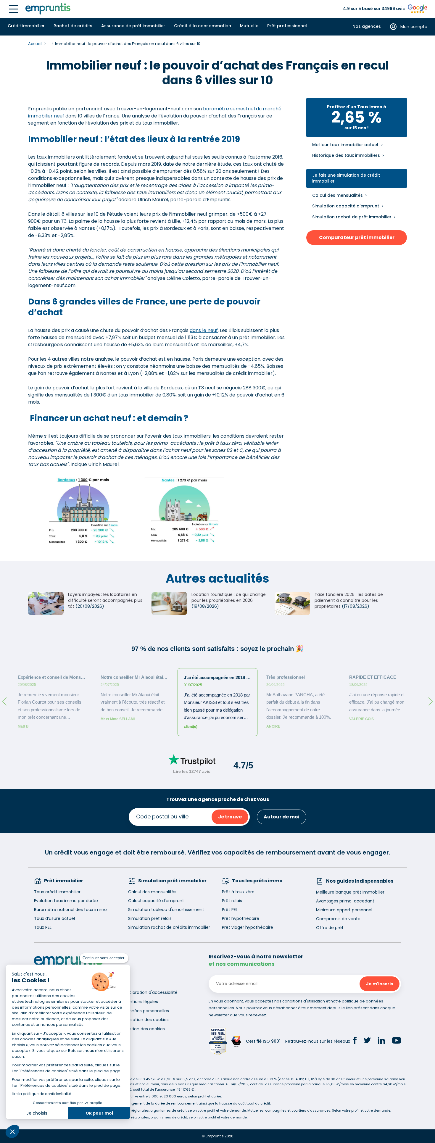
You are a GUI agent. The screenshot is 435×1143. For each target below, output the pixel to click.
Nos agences (366, 26)
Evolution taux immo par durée (66, 901)
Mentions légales (140, 1002)
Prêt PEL (230, 910)
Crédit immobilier (26, 26)
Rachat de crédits (73, 26)
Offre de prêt (330, 928)
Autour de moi (281, 816)
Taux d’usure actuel (54, 918)
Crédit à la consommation (202, 26)
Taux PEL (42, 927)
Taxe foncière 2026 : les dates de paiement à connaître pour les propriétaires (349, 600)
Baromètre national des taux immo (70, 910)
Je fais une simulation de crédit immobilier (346, 178)
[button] (12, 1131)
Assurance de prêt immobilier (133, 26)
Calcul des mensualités (337, 195)
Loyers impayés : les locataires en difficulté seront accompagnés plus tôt (105, 600)
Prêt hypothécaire (240, 918)
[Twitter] (367, 1041)
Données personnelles (146, 1011)
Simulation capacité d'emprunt (345, 206)
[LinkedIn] (381, 1041)
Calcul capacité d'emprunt (156, 901)
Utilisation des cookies (146, 1020)
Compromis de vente (338, 919)
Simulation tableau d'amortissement (166, 910)
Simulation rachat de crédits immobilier (169, 927)
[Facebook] (355, 1041)
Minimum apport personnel (344, 910)
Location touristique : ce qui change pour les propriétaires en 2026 (228, 597)
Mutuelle (249, 26)
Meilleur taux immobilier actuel (345, 145)
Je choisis (36, 1113)
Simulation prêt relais (150, 918)
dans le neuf (204, 330)
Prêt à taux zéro (238, 892)
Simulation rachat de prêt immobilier (352, 217)
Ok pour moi (99, 1113)
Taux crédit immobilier (57, 892)
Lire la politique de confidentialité (41, 1093)
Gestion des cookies (144, 1029)
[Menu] (14, 9)
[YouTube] (396, 1041)
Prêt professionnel (287, 26)
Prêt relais (232, 901)
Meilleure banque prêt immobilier (350, 892)
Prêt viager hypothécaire (247, 927)
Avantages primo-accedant (345, 901)
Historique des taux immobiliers (346, 155)
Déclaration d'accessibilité (150, 992)
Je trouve (230, 816)
